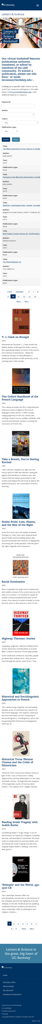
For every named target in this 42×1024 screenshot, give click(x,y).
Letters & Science (13, 14)
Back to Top (36, 1021)
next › (20, 301)
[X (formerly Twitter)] (4, 971)
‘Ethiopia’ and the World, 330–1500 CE (21, 886)
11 (19, 297)
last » (27, 301)
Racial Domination (13, 581)
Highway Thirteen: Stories (18, 638)
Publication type (9, 127)
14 (36, 297)
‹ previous (20, 292)
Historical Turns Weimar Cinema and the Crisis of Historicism (17, 762)
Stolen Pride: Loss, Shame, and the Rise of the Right (19, 523)
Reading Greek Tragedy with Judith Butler (20, 823)
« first (10, 292)
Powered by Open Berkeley (11, 1005)
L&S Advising (8, 990)
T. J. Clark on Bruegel (15, 337)
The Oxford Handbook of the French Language (20, 398)
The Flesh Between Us (12, 262)
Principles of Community (12, 994)
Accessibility (6, 1008)
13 (30, 297)
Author (5, 110)
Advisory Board (8, 986)
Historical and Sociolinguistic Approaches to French (20, 698)
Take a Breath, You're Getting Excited (20, 460)
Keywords (6, 102)
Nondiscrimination (8, 1011)
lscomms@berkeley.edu (17, 80)
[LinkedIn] (8, 971)
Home (5, 975)
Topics (5, 118)
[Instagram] (13, 971)
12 (25, 297)
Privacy (5, 1014)
